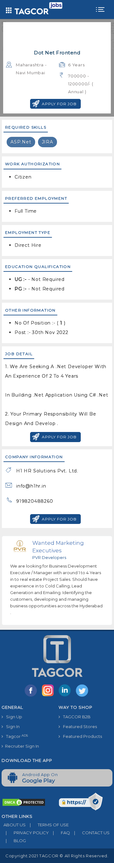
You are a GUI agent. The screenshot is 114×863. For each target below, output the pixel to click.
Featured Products (81, 736)
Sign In (11, 726)
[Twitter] (83, 696)
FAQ (61, 832)
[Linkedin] (66, 696)
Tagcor (15, 736)
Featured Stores (78, 726)
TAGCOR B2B (75, 716)
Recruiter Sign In (21, 746)
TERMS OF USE (49, 824)
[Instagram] (49, 696)
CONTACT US (92, 832)
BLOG (16, 840)
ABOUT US (14, 824)
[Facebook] (32, 696)
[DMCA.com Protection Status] (24, 802)
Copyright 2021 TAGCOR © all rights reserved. (56, 855)
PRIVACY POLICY (27, 832)
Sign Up (12, 716)
